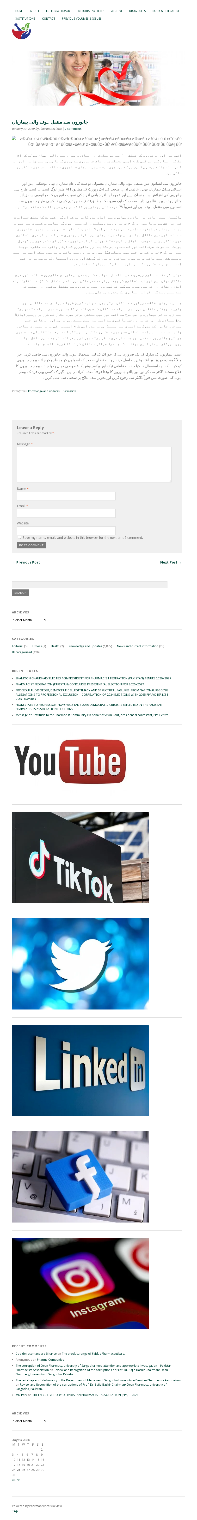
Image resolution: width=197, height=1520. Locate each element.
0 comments (73, 129)
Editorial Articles (91, 11)
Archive (117, 11)
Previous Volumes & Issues (82, 18)
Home (19, 11)
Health (55, 646)
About (34, 11)
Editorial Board (58, 11)
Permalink (69, 391)
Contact (48, 18)
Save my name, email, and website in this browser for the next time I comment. (83, 538)
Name (23, 489)
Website (23, 523)
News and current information (137, 646)
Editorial (17, 646)
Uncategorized (22, 652)
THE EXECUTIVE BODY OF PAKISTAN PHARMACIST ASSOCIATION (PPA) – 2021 (85, 1395)
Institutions (25, 18)
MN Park (21, 1395)
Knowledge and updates (44, 391)
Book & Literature (166, 11)
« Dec (16, 1480)
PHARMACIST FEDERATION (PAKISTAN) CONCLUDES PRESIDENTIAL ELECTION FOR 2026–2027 (80, 684)
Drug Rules (137, 11)
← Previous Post (26, 562)
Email (22, 506)
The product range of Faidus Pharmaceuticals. (93, 1353)
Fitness (37, 646)
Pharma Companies (50, 1359)
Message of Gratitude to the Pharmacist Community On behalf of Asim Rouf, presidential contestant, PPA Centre (92, 715)
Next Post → (171, 562)
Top (15, 1511)
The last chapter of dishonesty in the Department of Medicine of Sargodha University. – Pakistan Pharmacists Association (98, 1380)
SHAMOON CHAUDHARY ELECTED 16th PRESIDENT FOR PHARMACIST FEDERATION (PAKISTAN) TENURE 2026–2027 (93, 678)
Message (25, 444)
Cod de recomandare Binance (36, 1353)
